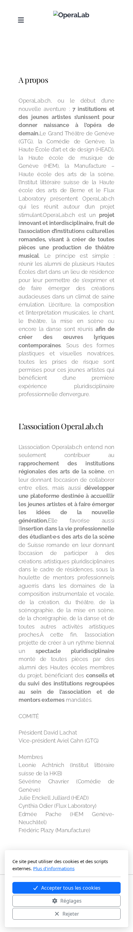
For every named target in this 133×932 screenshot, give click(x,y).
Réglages (71, 900)
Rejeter (70, 913)
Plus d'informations (54, 868)
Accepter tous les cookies (71, 887)
